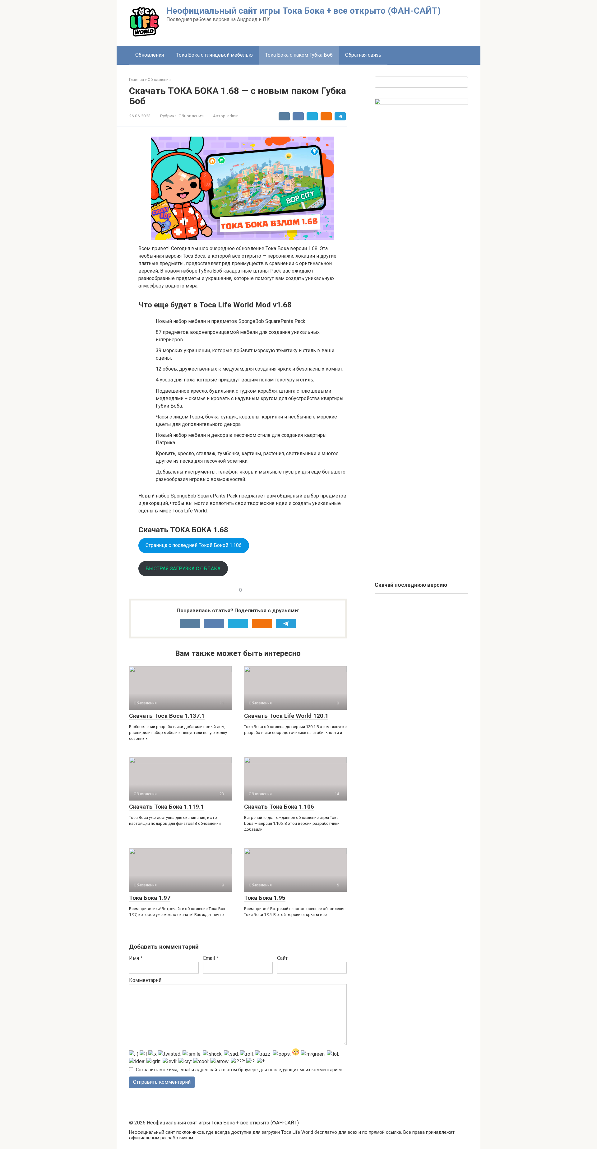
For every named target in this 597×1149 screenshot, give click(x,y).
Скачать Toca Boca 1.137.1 (167, 715)
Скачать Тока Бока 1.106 (279, 806)
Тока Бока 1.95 (264, 897)
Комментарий (145, 980)
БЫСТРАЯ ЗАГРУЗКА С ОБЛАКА (183, 569)
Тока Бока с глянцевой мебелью (214, 55)
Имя (135, 958)
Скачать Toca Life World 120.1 (286, 715)
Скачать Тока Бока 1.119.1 (166, 806)
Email (210, 958)
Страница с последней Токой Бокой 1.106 (194, 545)
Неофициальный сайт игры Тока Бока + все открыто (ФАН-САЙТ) (303, 11)
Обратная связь (363, 55)
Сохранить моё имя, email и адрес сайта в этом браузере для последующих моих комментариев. (239, 1069)
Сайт (282, 958)
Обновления (149, 55)
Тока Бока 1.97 (149, 897)
